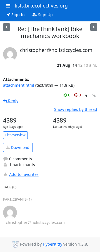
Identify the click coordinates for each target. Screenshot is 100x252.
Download (19, 147)
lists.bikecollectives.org (41, 5)
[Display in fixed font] (86, 95)
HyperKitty (52, 244)
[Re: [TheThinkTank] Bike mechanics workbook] (6, 27)
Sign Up (45, 14)
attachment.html (18, 85)
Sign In (17, 14)
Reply (12, 100)
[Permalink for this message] (94, 95)
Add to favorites (24, 174)
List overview (15, 135)
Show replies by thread (75, 109)
